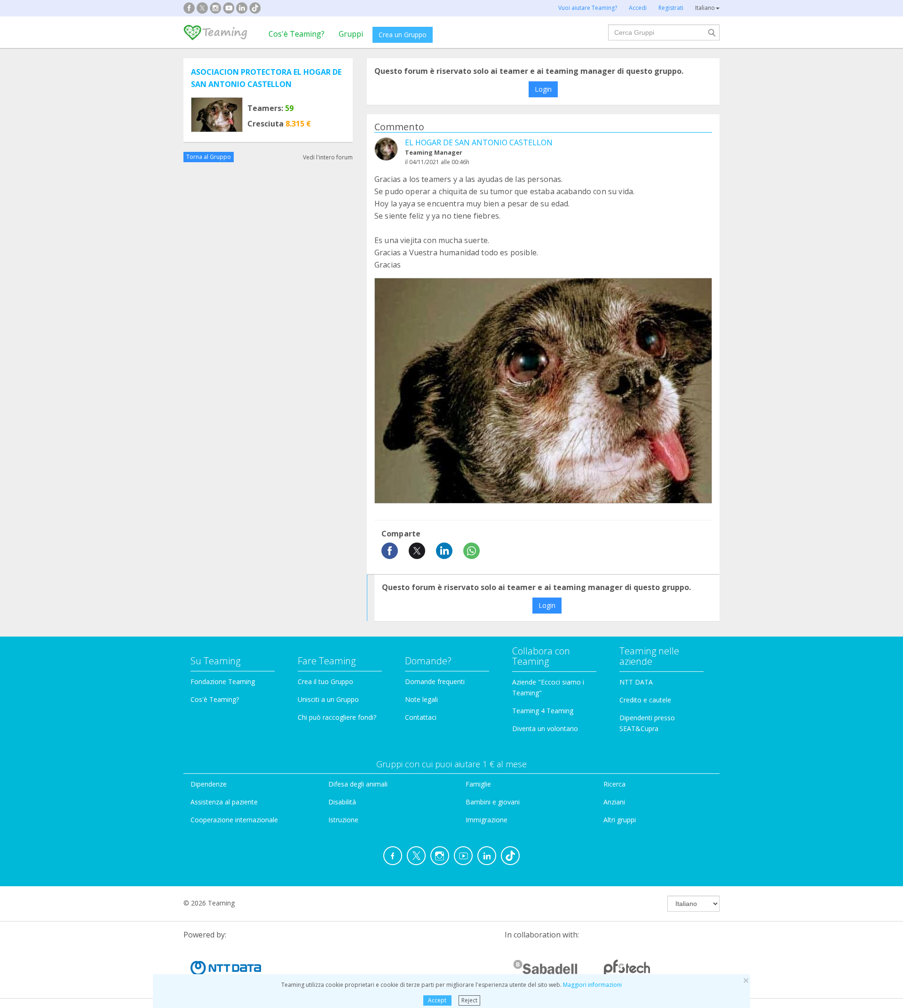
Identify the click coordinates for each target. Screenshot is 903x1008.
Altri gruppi (619, 819)
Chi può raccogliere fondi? (337, 717)
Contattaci (420, 717)
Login (543, 89)
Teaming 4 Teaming (542, 710)
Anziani (614, 801)
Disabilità (342, 801)
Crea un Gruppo (403, 34)
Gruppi (351, 34)
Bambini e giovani (493, 801)
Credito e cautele (645, 699)
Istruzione (343, 819)
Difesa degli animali (358, 784)
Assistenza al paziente (224, 801)
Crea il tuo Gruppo (325, 681)
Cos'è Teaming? (297, 34)
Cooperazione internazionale (234, 819)
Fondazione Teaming (222, 681)
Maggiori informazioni (592, 985)
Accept (437, 1000)
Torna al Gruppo (208, 157)
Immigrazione (486, 819)
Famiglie (478, 784)
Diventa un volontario (545, 728)
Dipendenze (208, 784)
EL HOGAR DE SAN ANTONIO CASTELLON (479, 142)
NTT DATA (636, 681)
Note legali (421, 699)
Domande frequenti (435, 681)
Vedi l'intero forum (328, 157)
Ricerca (614, 784)
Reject (469, 1000)
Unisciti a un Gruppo (328, 699)
